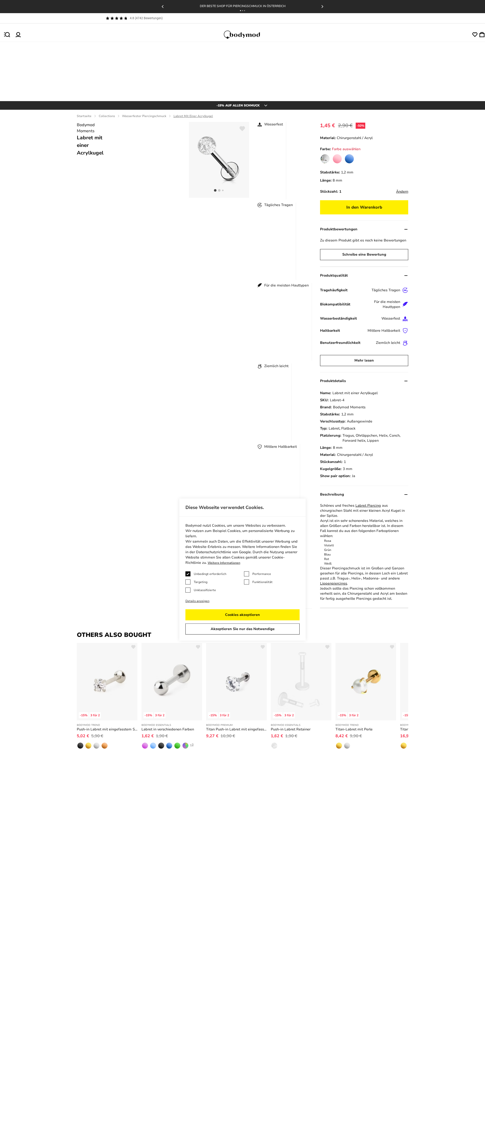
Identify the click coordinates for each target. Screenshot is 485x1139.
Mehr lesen (364, 360)
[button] (240, 10)
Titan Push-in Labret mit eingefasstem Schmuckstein (236, 729)
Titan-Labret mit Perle (354, 729)
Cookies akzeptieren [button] (242, 614)
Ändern (402, 191)
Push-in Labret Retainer (290, 729)
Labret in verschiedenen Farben (167, 729)
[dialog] (242, 569)
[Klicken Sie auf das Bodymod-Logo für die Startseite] (246, 35)
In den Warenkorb (364, 207)
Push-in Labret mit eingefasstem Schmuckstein (107, 729)
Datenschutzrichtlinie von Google (223, 552)
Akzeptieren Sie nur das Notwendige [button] (243, 629)
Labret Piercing (368, 505)
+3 (191, 745)
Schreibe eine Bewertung (364, 254)
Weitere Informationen (224, 563)
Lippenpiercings (333, 583)
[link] (325, 159)
